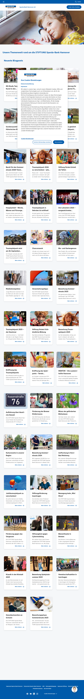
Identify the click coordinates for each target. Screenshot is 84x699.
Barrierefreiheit (47, 688)
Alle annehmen (58, 142)
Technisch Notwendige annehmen (42, 142)
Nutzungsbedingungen (51, 686)
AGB (43, 686)
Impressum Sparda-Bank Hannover (14, 686)
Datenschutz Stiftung (73, 686)
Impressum (24, 86)
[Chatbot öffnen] (74, 689)
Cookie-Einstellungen (27, 138)
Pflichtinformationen (38, 688)
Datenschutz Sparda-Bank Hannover (32, 686)
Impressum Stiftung (62, 686)
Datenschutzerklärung (27, 84)
